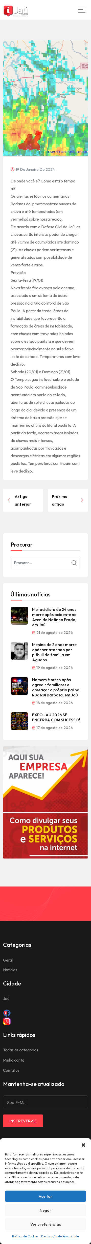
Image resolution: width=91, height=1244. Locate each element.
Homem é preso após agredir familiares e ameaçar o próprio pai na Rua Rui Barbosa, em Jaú (55, 687)
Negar (45, 1210)
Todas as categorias (20, 1049)
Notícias (10, 969)
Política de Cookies (25, 1236)
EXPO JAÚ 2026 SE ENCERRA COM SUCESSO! (56, 717)
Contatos (11, 1070)
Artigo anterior (23, 500)
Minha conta (13, 1060)
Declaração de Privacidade (60, 1236)
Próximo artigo (59, 500)
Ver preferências (45, 1224)
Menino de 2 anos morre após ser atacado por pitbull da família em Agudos (54, 652)
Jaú (6, 998)
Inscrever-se (23, 1120)
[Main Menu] (81, 9)
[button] (83, 1144)
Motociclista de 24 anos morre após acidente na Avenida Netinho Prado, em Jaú (54, 617)
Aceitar (45, 1196)
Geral (8, 960)
